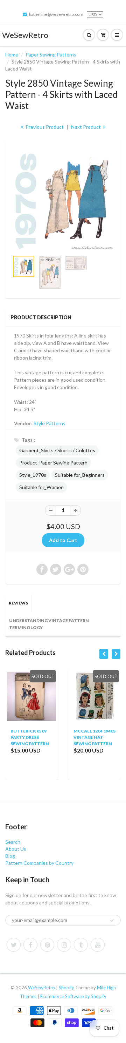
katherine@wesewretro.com (56, 14)
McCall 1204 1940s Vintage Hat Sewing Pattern (78, 737)
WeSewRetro (25, 35)
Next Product (86, 127)
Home (11, 55)
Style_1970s (32, 475)
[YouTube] (98, 945)
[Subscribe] (112, 920)
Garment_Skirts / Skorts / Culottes (57, 450)
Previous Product (44, 127)
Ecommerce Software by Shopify (73, 996)
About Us (15, 849)
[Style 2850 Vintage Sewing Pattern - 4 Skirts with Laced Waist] (62, 199)
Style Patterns (49, 423)
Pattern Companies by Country (39, 863)
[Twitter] (14, 945)
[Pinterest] (47, 945)
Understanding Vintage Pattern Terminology (49, 624)
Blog (10, 856)
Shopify (66, 987)
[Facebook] (30, 945)
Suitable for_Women (41, 487)
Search (12, 842)
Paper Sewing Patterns (51, 55)
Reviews (18, 603)
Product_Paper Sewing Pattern (53, 463)
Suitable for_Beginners (80, 475)
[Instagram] (64, 945)
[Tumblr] (81, 945)
